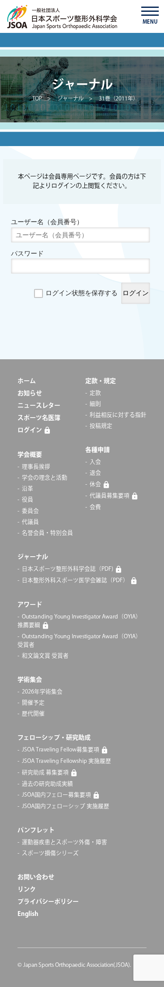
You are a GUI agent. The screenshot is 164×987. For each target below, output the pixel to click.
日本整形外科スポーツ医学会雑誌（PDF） (75, 580)
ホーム (26, 381)
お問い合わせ (35, 877)
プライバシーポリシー (48, 902)
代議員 (30, 522)
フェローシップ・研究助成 (54, 737)
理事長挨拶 (36, 467)
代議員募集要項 (109, 496)
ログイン (29, 430)
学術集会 (29, 680)
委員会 (30, 511)
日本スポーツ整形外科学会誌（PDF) (67, 569)
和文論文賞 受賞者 (45, 656)
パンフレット (36, 830)
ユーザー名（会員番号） (47, 221)
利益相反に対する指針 (118, 415)
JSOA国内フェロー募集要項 (56, 795)
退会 (95, 473)
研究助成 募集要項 (45, 772)
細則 (95, 404)
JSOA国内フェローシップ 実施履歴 (65, 806)
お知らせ (29, 393)
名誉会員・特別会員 (47, 533)
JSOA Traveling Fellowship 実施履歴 (66, 761)
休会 (95, 484)
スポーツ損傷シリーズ (50, 853)
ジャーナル (32, 557)
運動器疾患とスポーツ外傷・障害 (64, 842)
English (27, 914)
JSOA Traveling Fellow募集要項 (60, 750)
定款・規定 (100, 381)
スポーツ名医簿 (38, 418)
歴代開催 (33, 714)
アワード (29, 605)
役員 (27, 500)
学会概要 (29, 455)
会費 (95, 507)
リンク (26, 889)
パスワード (27, 253)
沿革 (27, 489)
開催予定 (33, 703)
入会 (95, 462)
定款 (95, 393)
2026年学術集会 (42, 692)
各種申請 (97, 450)
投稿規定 (101, 426)
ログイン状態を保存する (81, 293)
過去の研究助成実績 (47, 784)
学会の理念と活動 (44, 478)
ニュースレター (38, 405)
